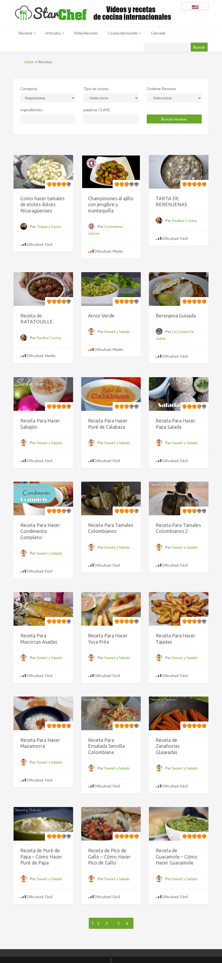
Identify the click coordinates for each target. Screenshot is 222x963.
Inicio (29, 61)
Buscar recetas (174, 119)
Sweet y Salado (117, 331)
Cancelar (158, 33)
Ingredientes (31, 109)
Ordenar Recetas (161, 88)
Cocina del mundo (123, 33)
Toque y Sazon (49, 226)
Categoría (28, 88)
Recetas (25, 33)
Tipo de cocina (95, 88)
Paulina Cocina (184, 220)
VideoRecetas (86, 33)
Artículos (53, 33)
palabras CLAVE (96, 109)
